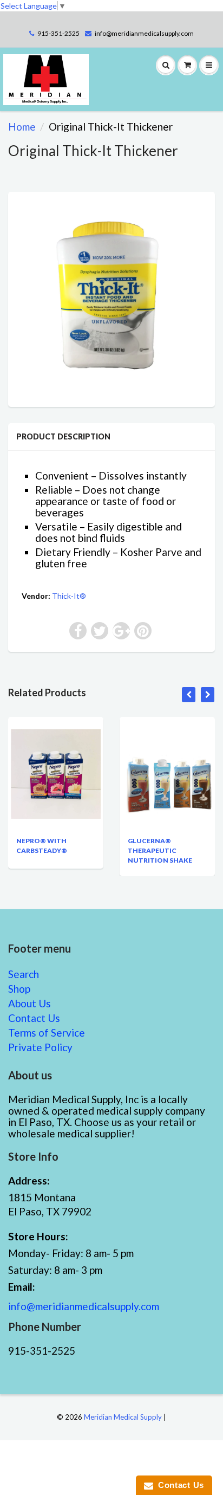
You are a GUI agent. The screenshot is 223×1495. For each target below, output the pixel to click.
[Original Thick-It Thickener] (111, 298)
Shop (19, 988)
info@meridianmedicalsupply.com (144, 33)
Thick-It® (69, 595)
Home (22, 126)
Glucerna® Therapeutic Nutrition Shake (156, 850)
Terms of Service (46, 1032)
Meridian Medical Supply (123, 1417)
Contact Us (34, 1018)
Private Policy (40, 1047)
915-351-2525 (58, 33)
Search (23, 974)
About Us (29, 1003)
